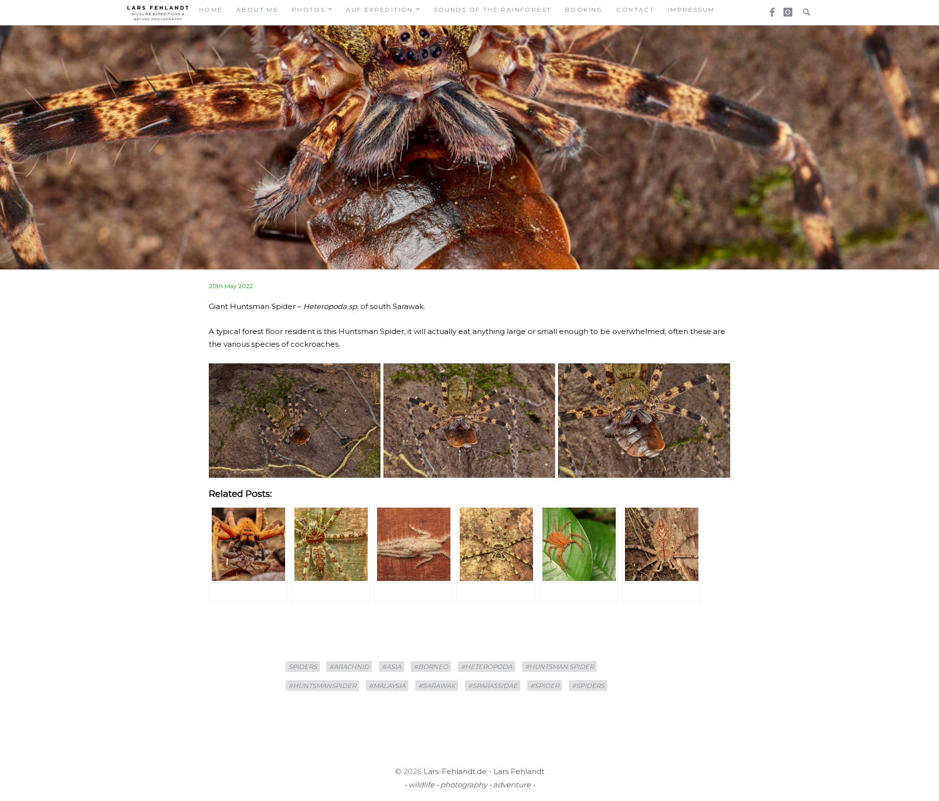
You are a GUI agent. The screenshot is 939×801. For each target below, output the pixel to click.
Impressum (691, 9)
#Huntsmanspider (322, 686)
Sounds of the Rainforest (493, 9)
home (211, 9)
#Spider (544, 686)
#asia (391, 666)
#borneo (431, 666)
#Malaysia (387, 686)
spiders (303, 666)
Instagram (786, 9)
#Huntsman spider (559, 666)
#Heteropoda (486, 666)
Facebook (769, 9)
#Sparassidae (492, 686)
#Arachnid (349, 666)
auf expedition (379, 9)
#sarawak (436, 686)
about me (257, 9)
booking (584, 9)
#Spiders (588, 686)
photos (308, 9)
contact (635, 9)
